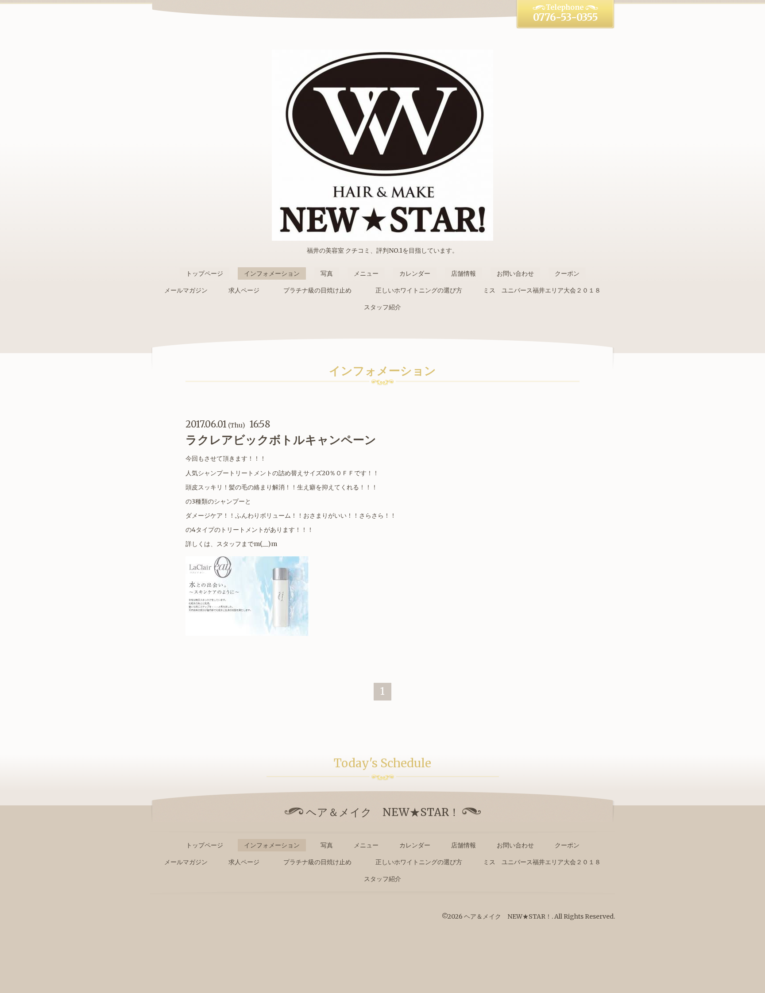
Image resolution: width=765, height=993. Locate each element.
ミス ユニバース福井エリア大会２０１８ (542, 290)
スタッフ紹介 (382, 307)
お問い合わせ (515, 273)
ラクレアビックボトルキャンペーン (280, 439)
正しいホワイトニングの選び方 (418, 290)
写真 (327, 273)
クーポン (567, 273)
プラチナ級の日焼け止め (320, 290)
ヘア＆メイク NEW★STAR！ (508, 916)
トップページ (204, 273)
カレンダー (414, 273)
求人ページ (243, 290)
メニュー (366, 273)
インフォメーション (272, 273)
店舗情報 (463, 273)
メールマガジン (186, 290)
